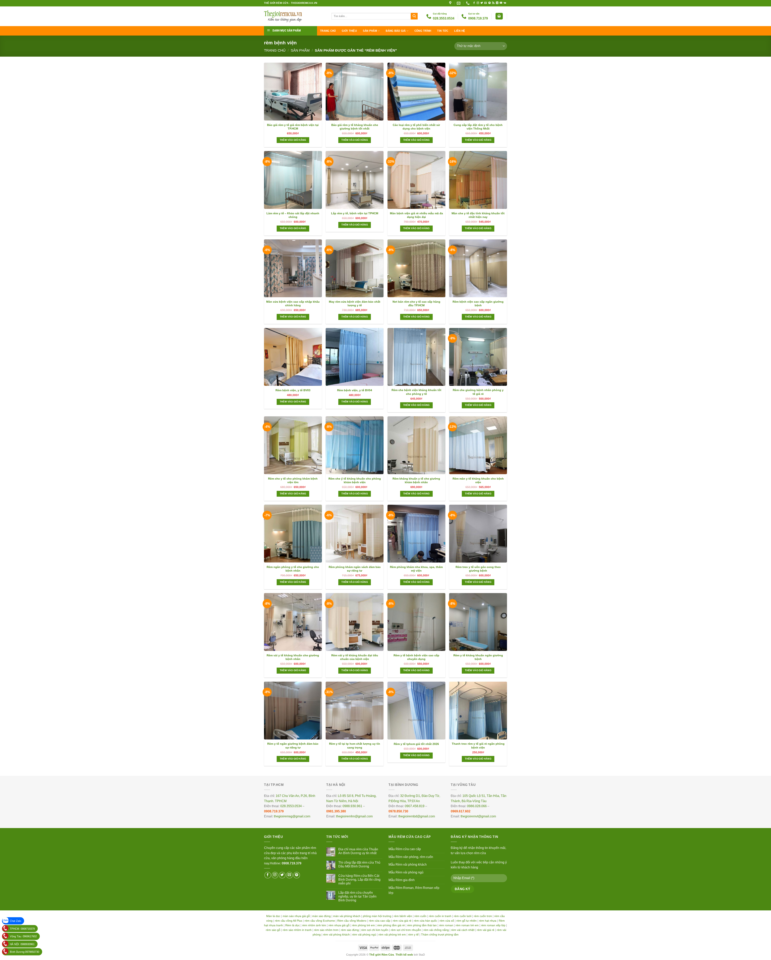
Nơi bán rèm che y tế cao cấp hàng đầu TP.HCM (416, 303)
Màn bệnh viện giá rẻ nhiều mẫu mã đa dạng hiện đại (416, 215)
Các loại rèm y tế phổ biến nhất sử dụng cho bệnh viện (416, 126)
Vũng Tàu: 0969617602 (23, 936)
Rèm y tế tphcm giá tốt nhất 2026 (416, 744)
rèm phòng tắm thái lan (422, 925)
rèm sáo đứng (350, 929)
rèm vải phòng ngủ (364, 934)
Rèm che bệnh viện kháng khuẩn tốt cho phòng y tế (416, 391)
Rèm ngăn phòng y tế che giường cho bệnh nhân (293, 568)
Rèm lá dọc (292, 925)
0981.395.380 (336, 811)
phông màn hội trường (377, 916)
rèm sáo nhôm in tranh (297, 929)
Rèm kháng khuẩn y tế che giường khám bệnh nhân (416, 480)
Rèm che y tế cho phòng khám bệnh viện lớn (293, 480)
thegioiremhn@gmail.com (354, 816)
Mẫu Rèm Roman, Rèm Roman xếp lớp (414, 890)
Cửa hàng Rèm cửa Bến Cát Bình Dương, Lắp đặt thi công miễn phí (359, 879)
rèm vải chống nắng (436, 929)
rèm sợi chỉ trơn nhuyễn (406, 929)
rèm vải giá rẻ (485, 929)
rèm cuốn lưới (462, 916)
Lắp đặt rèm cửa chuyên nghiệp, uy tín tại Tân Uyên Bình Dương (357, 896)
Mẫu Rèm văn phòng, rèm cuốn (411, 857)
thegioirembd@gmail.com (416, 816)
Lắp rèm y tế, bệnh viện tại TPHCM (354, 213)
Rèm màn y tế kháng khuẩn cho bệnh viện (478, 480)
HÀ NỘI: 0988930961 (22, 944)
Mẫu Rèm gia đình (402, 880)
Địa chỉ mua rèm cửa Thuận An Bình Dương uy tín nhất (358, 851)
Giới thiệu (349, 30)
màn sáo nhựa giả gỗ (296, 916)
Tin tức (442, 30)
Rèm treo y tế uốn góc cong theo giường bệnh (478, 568)
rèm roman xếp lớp (493, 925)
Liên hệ (459, 30)
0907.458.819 (414, 806)
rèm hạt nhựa (487, 920)
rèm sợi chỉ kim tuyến (374, 929)
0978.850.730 (398, 811)
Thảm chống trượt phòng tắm (440, 934)
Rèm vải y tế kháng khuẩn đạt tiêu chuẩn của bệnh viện (354, 657)
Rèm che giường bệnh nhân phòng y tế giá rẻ (478, 391)
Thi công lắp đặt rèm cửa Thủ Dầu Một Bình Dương (359, 864)
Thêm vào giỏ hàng (293, 140)
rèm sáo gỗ (273, 929)
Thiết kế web (404, 954)
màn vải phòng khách (346, 916)
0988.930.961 (352, 806)
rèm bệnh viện (403, 916)
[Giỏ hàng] (499, 16)
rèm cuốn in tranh (440, 916)
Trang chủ (328, 30)
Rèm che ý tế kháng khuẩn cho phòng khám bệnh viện (354, 480)
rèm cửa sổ (447, 920)
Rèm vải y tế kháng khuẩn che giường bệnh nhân (293, 657)
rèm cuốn (420, 916)
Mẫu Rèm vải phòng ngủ (406, 872)
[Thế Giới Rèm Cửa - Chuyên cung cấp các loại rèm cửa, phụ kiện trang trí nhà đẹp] (294, 16)
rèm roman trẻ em (467, 925)
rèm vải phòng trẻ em (392, 934)
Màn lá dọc (273, 916)
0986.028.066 (477, 806)
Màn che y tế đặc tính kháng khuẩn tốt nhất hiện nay (478, 215)
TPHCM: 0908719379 (22, 928)
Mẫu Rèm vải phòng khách (408, 864)
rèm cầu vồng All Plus (288, 920)
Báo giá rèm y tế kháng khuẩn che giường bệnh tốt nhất (354, 126)
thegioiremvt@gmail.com (478, 816)
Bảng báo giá (396, 30)
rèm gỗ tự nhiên (466, 920)
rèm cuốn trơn (483, 916)
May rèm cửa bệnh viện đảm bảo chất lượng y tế (354, 303)
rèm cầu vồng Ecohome (320, 920)
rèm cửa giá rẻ (402, 920)
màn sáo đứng (321, 916)
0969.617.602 (460, 811)
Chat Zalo (15, 920)
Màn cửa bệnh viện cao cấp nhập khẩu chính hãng (293, 303)
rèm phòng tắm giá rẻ (391, 925)
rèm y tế (413, 934)
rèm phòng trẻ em (363, 925)
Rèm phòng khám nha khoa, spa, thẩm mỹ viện (416, 568)
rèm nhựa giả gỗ (339, 925)
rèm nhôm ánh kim (314, 925)
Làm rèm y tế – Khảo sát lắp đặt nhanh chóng (292, 215)
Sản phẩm (370, 30)
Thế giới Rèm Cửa (381, 954)
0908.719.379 (274, 811)
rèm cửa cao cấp (379, 920)
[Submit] (414, 16)
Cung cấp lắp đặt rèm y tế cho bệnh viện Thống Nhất (478, 126)
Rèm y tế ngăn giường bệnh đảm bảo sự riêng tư (292, 745)
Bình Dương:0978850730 (24, 951)
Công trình (422, 30)
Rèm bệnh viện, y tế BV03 (292, 390)
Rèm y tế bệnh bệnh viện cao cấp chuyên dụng (416, 657)
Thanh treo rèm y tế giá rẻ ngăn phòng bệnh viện (478, 745)
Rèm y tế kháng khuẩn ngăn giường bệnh (478, 657)
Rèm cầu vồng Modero (351, 920)
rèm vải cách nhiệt (462, 929)
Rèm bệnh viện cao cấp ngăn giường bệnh (478, 303)
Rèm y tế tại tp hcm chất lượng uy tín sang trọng (354, 745)
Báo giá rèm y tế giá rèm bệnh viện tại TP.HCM (293, 126)
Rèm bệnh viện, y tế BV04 (354, 390)
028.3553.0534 (291, 806)
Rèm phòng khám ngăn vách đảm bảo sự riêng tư (355, 568)
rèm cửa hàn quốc (425, 920)
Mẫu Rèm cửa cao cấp (405, 849)
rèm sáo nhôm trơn (326, 929)
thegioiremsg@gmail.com (292, 816)
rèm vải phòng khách (336, 934)
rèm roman (446, 925)
